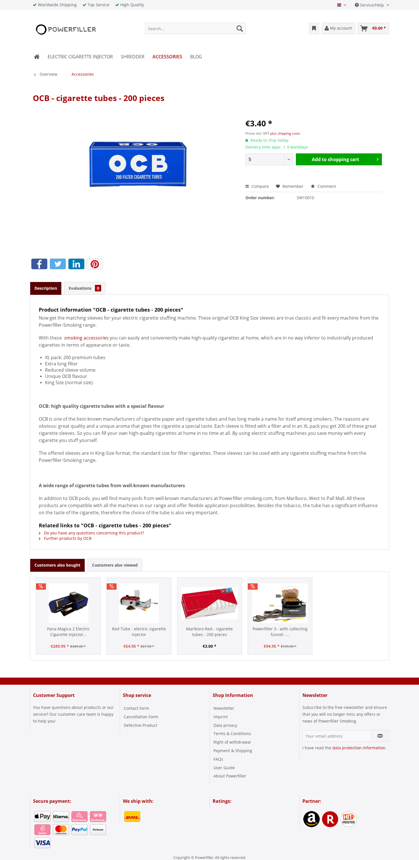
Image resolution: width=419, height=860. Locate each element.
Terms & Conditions (232, 733)
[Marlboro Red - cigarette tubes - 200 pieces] (209, 603)
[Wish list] (314, 28)
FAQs (218, 759)
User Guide (224, 767)
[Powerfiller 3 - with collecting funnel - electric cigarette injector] (280, 603)
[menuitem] (195, 28)
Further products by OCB (67, 538)
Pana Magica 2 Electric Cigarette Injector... (68, 631)
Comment (326, 186)
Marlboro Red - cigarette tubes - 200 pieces (209, 631)
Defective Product (140, 725)
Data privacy (225, 725)
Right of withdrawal (232, 742)
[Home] (37, 56)
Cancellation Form (141, 716)
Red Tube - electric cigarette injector (139, 631)
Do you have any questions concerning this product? (93, 533)
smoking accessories (87, 338)
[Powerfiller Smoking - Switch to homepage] (65, 30)
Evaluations (84, 288)
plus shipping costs (285, 133)
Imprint (220, 716)
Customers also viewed (115, 565)
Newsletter (223, 708)
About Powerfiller (229, 776)
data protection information (358, 747)
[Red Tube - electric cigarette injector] (139, 603)
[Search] (240, 28)
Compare (259, 186)
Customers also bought (57, 565)
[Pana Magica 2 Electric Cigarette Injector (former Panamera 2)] (68, 603)
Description (45, 288)
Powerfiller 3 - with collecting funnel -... (280, 631)
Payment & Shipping (232, 750)
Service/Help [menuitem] (372, 5)
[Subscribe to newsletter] (380, 736)
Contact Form (136, 708)
